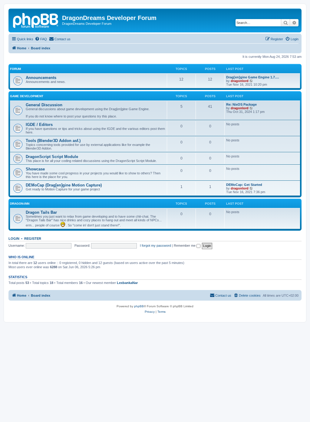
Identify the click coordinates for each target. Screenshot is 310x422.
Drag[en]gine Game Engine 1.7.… (252, 77)
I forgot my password (155, 245)
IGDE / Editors (39, 124)
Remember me (185, 245)
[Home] (36, 19)
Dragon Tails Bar (41, 212)
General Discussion (44, 105)
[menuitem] (41, 39)
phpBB (139, 306)
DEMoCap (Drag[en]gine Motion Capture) (64, 185)
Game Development (26, 96)
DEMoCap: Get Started (244, 184)
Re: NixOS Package (241, 104)
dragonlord (240, 81)
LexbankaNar (127, 283)
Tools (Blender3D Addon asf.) (53, 140)
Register (32, 238)
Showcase (35, 169)
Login (13, 238)
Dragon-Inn (19, 203)
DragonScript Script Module (52, 156)
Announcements (41, 77)
